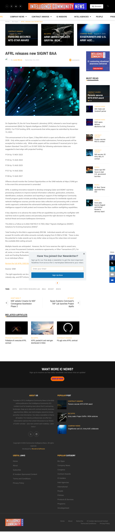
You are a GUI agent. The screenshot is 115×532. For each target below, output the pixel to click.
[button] (57, 256)
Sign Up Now (57, 275)
